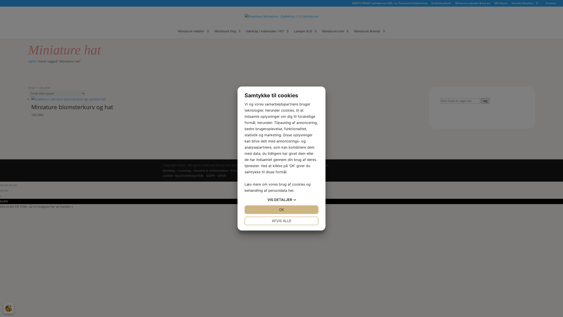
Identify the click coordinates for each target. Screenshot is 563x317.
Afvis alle (281, 221)
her (290, 190)
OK (281, 209)
